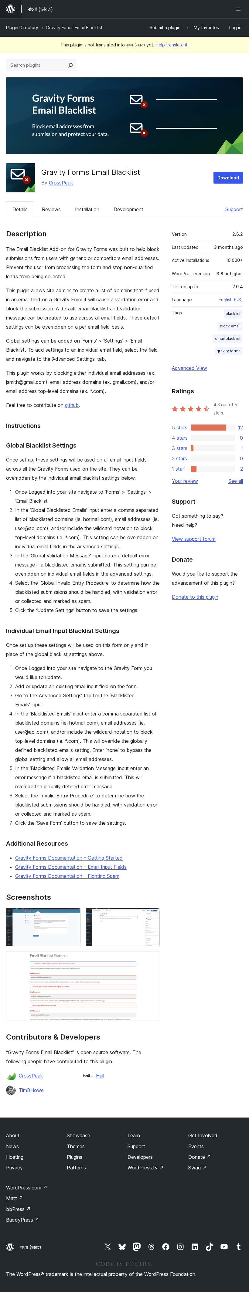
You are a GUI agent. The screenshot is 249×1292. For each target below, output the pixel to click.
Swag (197, 1168)
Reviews (51, 209)
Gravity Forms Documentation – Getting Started (69, 858)
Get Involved (202, 1135)
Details (20, 209)
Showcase (78, 1135)
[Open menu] (239, 9)
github (72, 405)
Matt (14, 1198)
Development (128, 209)
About (12, 1135)
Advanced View (189, 368)
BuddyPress (22, 1220)
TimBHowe (31, 1090)
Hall (100, 1076)
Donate (199, 1157)
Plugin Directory (22, 27)
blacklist (233, 313)
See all (235, 481)
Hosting (14, 1157)
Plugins (74, 1157)
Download (228, 177)
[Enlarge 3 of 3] (152, 959)
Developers (140, 1157)
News (12, 1146)
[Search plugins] (70, 65)
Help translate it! (172, 44)
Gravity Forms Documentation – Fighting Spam (67, 876)
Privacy (14, 1168)
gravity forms (228, 351)
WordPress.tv (146, 1168)
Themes (76, 1146)
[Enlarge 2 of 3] (152, 916)
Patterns (76, 1168)
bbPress (18, 1209)
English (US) (231, 299)
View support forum (194, 539)
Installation (87, 209)
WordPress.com (26, 1188)
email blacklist (227, 338)
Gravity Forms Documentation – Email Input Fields (71, 867)
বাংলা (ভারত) (30, 1247)
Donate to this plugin (195, 597)
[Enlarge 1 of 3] (73, 916)
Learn (134, 1135)
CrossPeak (61, 183)
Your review (185, 481)
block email (230, 326)
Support (234, 209)
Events (196, 1146)
